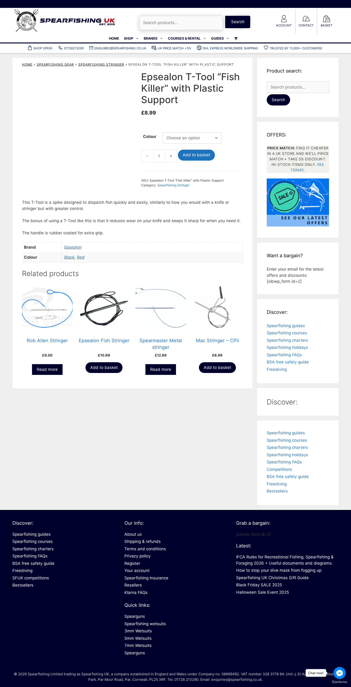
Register (132, 563)
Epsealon (73, 247)
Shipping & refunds (142, 541)
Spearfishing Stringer (101, 64)
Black (69, 257)
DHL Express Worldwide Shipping (230, 48)
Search (238, 21)
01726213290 (74, 48)
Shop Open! (43, 48)
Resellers (133, 585)
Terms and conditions (145, 548)
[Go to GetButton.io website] (339, 682)
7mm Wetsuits (138, 645)
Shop (128, 38)
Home (114, 38)
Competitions (279, 469)
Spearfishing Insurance (146, 578)
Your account (136, 570)
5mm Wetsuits (138, 638)
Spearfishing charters (287, 340)
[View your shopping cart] (236, 38)
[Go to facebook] (340, 673)
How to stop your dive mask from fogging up (278, 570)
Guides (217, 38)
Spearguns (134, 616)
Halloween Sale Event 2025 (262, 592)
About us (133, 534)
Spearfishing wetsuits (145, 623)
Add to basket (195, 155)
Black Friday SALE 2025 (259, 584)
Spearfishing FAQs (284, 354)
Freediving (277, 369)
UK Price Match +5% (174, 48)
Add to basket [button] (104, 367)
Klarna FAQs (136, 592)
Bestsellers (277, 491)
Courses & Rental (184, 38)
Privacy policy (137, 556)
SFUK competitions (30, 578)
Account (284, 25)
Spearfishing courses (287, 332)
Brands (150, 38)
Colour (149, 136)
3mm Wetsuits (138, 631)
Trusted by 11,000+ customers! (296, 48)
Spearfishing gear (55, 64)
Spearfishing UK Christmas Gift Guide (272, 577)
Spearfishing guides (286, 325)
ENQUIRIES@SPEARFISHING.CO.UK (120, 48)
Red (81, 257)
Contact (306, 25)
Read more (47, 369)
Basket (326, 25)
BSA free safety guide (288, 362)
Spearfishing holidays (287, 347)
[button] (124, 79)
